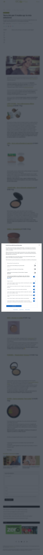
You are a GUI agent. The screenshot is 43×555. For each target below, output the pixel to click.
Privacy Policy (27, 309)
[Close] (40, 245)
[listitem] (21, 263)
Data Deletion (15, 309)
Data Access (21, 309)
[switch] (34, 265)
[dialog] (21, 277)
